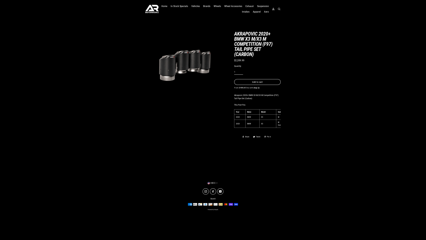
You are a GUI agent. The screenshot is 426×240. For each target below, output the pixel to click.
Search (213, 199)
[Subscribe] (233, 170)
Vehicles (195, 6)
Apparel (257, 11)
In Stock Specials (179, 6)
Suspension (263, 6)
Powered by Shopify (213, 209)
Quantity (237, 66)
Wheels (217, 6)
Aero (266, 11)
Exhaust (250, 6)
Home (164, 6)
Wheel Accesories (233, 6)
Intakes (245, 11)
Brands (206, 6)
